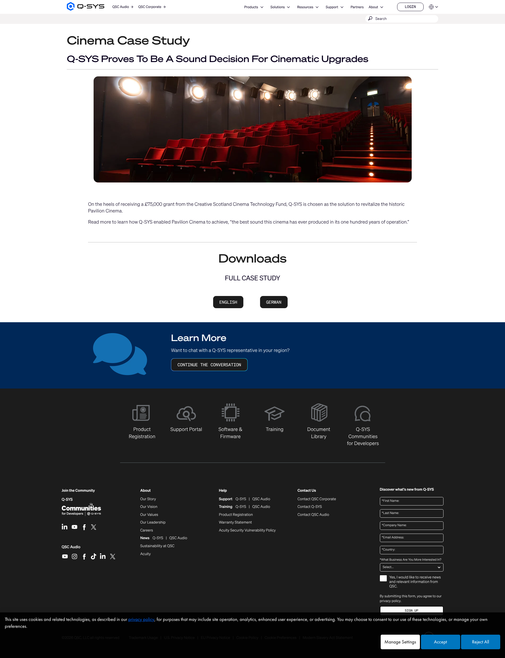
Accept (440, 642)
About (373, 7)
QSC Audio (71, 548)
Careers (146, 530)
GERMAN (274, 302)
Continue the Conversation (209, 365)
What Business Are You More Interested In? (410, 560)
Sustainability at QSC (157, 546)
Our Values (149, 514)
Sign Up (411, 611)
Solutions (277, 7)
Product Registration (236, 514)
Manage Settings (400, 642)
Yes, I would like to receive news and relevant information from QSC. (415, 582)
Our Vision (148, 506)
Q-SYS (67, 499)
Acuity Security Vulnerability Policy (247, 530)
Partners (356, 7)
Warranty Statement (235, 522)
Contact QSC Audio (313, 514)
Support (332, 7)
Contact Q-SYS (309, 506)
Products (251, 7)
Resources (305, 7)
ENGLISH (228, 302)
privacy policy (390, 601)
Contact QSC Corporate (316, 499)
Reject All (480, 642)
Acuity (145, 554)
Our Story (148, 499)
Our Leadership (153, 522)
